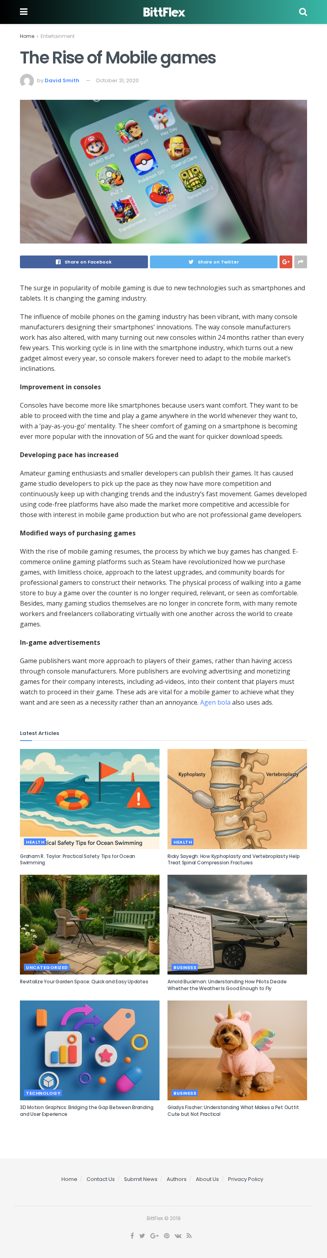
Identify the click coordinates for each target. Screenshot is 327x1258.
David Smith (62, 80)
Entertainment (58, 36)
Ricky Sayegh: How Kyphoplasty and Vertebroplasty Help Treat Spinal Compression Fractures (233, 859)
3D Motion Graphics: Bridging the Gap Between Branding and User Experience (86, 1110)
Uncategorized (47, 967)
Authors (177, 1179)
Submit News (141, 1179)
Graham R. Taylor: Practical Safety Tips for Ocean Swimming (77, 859)
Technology (43, 1093)
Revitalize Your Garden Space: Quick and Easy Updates (84, 981)
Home (27, 36)
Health (35, 842)
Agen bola (215, 702)
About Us (207, 1179)
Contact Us (101, 1179)
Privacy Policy (245, 1179)
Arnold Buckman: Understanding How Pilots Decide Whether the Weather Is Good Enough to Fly (227, 985)
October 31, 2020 (117, 80)
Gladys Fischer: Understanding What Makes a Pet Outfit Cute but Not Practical (233, 1110)
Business (184, 967)
